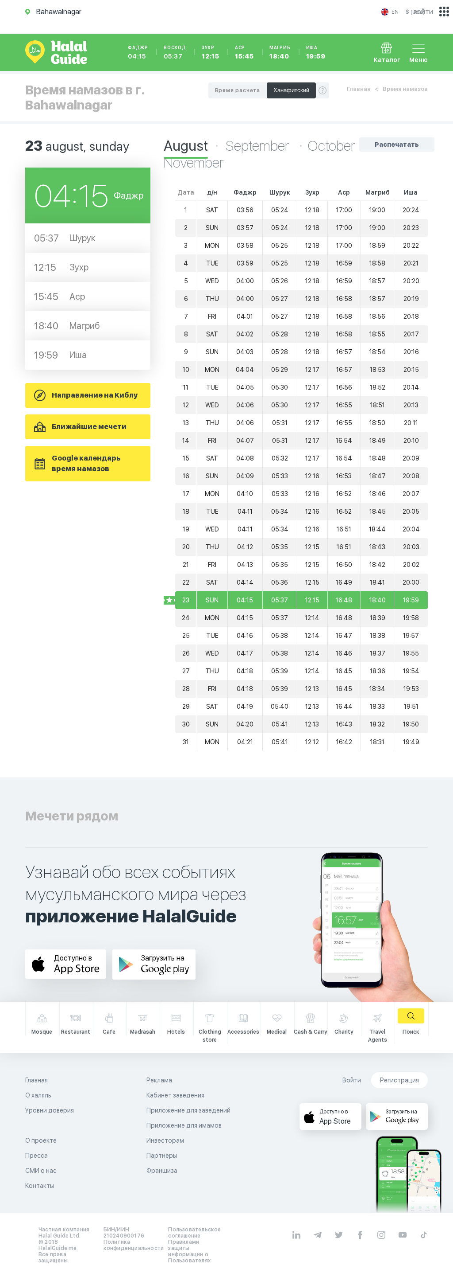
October (331, 145)
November (194, 162)
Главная (358, 89)
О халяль (38, 1095)
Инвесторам (165, 1140)
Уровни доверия (49, 1110)
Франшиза (161, 1170)
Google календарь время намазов (86, 463)
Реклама (159, 1080)
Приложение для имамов (184, 1125)
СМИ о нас (41, 1170)
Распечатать (397, 144)
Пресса (36, 1155)
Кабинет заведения (175, 1095)
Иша (316, 52)
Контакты (39, 1185)
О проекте (41, 1140)
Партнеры (161, 1155)
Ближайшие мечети (89, 426)
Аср (244, 52)
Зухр (210, 52)
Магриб (280, 52)
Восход (175, 52)
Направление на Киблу (95, 395)
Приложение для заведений (188, 1110)
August (186, 145)
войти (423, 12)
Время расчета (237, 90)
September (259, 145)
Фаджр (138, 52)
